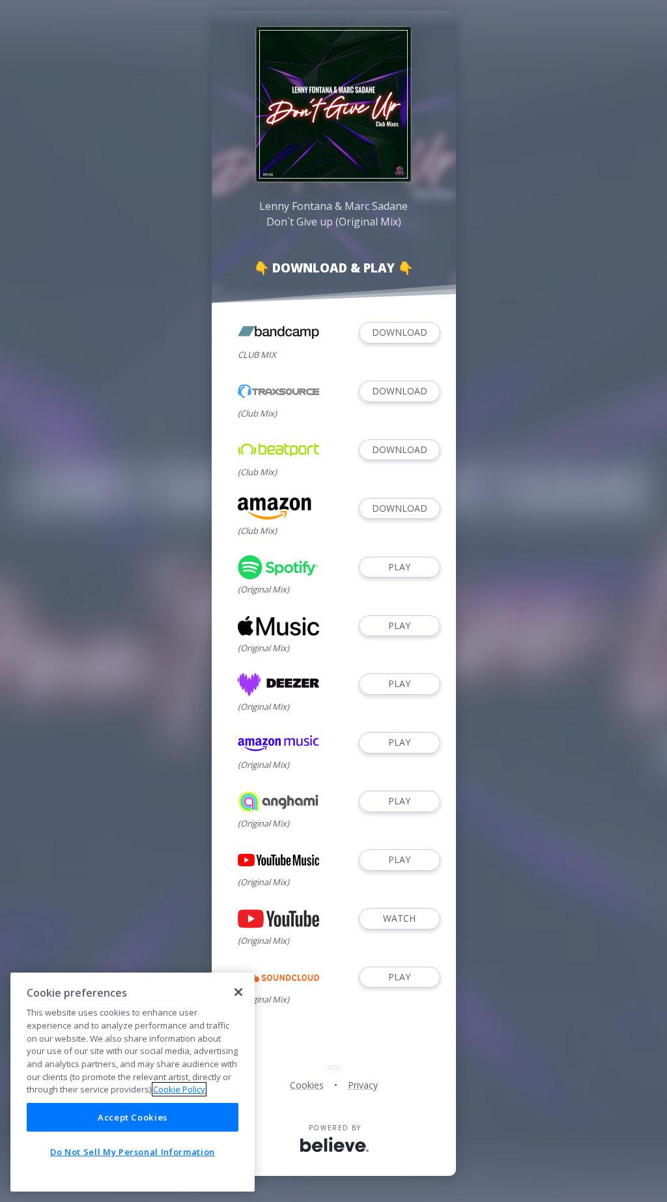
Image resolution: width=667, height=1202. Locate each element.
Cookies (307, 1085)
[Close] (238, 992)
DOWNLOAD (399, 332)
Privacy (363, 1085)
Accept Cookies (132, 1117)
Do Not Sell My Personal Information (132, 1152)
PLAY (399, 567)
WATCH (399, 918)
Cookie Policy (179, 1089)
